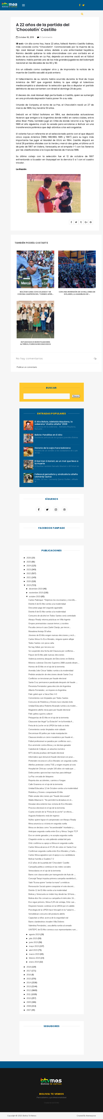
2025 (29, 562)
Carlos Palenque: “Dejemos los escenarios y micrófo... (52, 600)
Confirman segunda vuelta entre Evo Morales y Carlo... (52, 851)
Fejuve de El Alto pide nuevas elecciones (46, 655)
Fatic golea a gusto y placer (40, 714)
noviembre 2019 (36, 592)
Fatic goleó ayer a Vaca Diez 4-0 (42, 694)
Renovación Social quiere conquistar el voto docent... (51, 886)
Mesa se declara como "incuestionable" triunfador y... (51, 827)
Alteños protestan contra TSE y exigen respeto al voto (52, 765)
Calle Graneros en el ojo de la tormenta (45, 784)
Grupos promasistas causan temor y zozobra (48, 623)
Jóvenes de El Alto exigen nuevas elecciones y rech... (52, 635)
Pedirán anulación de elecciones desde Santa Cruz (50, 674)
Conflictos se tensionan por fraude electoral (47, 678)
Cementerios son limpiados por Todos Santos (48, 698)
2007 (29, 1010)
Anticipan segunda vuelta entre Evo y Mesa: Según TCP (53, 831)
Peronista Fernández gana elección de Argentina (49, 686)
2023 (29, 569)
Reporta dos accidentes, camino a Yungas (47, 780)
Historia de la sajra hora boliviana (53, 448)
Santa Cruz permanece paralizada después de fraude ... (53, 682)
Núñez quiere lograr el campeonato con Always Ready (52, 820)
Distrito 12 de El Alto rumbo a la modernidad (47, 890)
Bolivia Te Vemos (29, 1116)
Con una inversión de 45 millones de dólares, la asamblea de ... (77, 293)
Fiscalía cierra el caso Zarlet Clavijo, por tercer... (49, 627)
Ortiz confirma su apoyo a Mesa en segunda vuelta (50, 843)
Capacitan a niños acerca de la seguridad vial (48, 918)
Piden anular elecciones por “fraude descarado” (49, 796)
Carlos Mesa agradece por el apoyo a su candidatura (51, 855)
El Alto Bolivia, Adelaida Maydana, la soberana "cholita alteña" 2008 (54, 422)
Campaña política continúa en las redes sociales (49, 867)
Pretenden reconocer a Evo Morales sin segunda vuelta (52, 761)
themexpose (91, 1116)
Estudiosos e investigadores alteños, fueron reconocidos (35, 343)
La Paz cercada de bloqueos (41, 776)
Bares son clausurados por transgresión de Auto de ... (52, 874)
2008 (29, 1006)
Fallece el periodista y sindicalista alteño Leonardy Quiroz (56, 475)
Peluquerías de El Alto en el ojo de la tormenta (48, 717)
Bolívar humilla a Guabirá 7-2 (41, 859)
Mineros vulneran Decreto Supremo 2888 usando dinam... (53, 663)
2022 (29, 573)
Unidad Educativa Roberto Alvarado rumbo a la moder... (52, 706)
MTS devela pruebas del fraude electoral (46, 753)
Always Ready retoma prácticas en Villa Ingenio (49, 619)
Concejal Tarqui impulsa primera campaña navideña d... (52, 878)
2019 (29, 585)
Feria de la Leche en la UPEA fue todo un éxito (48, 725)
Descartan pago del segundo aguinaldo (45, 608)
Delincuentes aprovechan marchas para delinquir (49, 772)
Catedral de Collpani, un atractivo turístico (46, 749)
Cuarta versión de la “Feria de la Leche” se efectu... (50, 812)
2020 (29, 581)
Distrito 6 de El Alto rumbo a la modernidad (47, 604)
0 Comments (46, 37)
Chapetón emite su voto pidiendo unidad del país (49, 839)
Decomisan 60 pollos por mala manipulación (47, 733)
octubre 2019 (35, 596)
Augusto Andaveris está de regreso (43, 816)
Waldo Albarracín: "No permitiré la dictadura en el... (50, 800)
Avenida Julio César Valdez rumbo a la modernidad (50, 670)
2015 (29, 978)
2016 (29, 974)
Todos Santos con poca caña (41, 643)
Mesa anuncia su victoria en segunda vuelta (47, 823)
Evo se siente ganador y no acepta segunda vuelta (50, 835)
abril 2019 (33, 950)
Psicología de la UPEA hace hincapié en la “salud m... (52, 910)
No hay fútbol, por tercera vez (41, 647)
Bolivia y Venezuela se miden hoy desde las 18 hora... (52, 894)
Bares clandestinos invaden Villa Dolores (46, 921)
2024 (29, 565)
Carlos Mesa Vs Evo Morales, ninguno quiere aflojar (51, 639)
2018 (29, 967)
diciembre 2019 (36, 589)
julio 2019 (33, 938)
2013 (29, 986)
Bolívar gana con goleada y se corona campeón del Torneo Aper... (35, 293)
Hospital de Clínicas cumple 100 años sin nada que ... (52, 768)
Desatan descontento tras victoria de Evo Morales (50, 804)
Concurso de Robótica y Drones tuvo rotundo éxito (50, 702)
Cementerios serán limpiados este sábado (46, 729)
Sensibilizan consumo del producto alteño (46, 914)
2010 (29, 998)
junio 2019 (33, 942)
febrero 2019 (35, 958)
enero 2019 (34, 962)
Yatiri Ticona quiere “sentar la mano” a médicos (49, 882)
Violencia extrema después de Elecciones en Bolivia (51, 659)
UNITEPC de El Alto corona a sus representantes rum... (53, 929)
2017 (29, 971)
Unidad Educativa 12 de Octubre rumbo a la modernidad (53, 788)
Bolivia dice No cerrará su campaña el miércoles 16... (51, 898)
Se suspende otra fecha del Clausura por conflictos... (51, 651)
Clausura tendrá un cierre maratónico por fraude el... (51, 737)
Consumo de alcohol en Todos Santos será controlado (52, 615)
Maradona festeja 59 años (39, 631)
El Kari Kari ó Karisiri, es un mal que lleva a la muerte (56, 462)
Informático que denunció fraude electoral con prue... (51, 757)
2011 (29, 994)
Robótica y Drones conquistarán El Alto (45, 792)
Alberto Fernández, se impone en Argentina (47, 690)
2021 (29, 577)
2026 (29, 558)
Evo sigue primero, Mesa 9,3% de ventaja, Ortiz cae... (52, 902)
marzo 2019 (34, 954)
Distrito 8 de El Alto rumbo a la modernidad (47, 611)
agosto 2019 (34, 934)
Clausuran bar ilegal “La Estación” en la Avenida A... (51, 721)
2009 (29, 1002)
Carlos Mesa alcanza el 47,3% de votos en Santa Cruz (52, 847)
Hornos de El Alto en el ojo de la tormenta (46, 666)
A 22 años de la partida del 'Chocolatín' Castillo (48, 863)
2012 (29, 990)
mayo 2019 (34, 946)
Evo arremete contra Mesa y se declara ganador (49, 745)
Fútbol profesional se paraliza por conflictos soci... (50, 741)
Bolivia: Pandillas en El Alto (48, 434)
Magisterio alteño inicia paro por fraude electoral (49, 710)
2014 (29, 982)
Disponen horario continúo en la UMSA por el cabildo (51, 906)
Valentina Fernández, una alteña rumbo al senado (50, 925)
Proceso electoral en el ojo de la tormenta (46, 808)
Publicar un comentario (27, 367)
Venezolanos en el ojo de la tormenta (44, 870)
